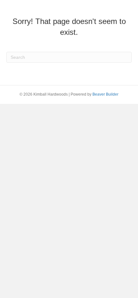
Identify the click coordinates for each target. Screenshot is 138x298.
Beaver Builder (105, 94)
